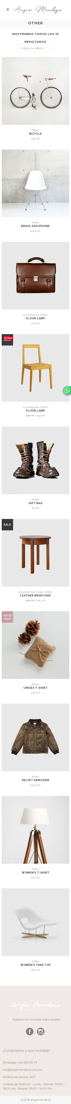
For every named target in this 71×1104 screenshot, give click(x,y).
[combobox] (36, 48)
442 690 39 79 (27, 1062)
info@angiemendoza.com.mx (22, 1070)
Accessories (31, 314)
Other (35, 130)
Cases (40, 592)
